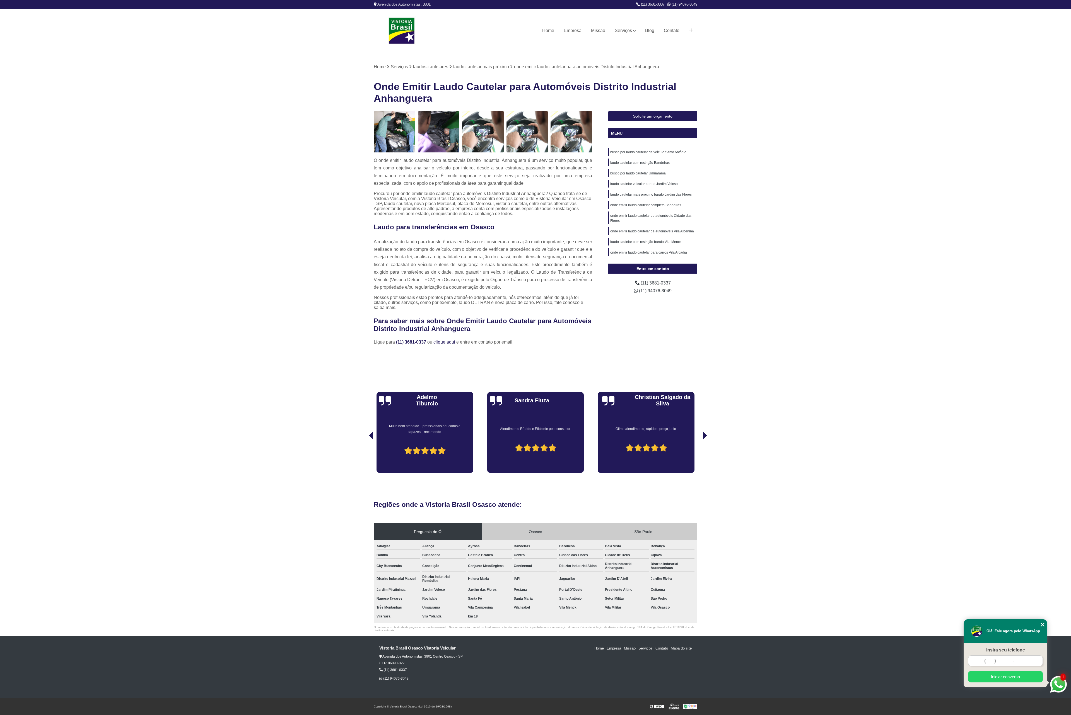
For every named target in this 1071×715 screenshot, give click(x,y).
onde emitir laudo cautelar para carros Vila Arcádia (648, 252)
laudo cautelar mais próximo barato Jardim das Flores (651, 194)
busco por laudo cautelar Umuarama (638, 173)
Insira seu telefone (1005, 650)
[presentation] (363, 457)
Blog (649, 30)
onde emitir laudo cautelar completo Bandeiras (645, 205)
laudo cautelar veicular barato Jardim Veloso (644, 184)
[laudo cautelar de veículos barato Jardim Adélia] (394, 132)
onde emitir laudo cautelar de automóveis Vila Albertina (652, 231)
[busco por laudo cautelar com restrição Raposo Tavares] (439, 132)
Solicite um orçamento (652, 116)
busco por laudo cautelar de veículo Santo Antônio (648, 152)
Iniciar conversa (1005, 676)
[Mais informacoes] (691, 30)
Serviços (623, 30)
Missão (598, 30)
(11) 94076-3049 (683, 4)
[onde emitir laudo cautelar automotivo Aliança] (483, 132)
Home (548, 30)
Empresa (573, 30)
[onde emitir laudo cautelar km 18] (571, 132)
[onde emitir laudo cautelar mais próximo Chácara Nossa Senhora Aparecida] (527, 132)
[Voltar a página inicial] (402, 30)
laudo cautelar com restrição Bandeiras (640, 163)
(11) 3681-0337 (652, 4)
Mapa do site (681, 648)
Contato (671, 30)
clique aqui (444, 342)
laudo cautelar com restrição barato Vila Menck (645, 242)
